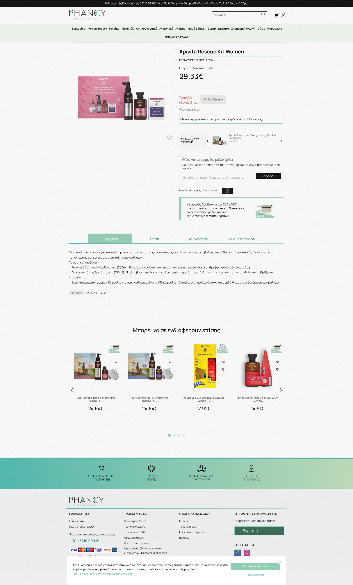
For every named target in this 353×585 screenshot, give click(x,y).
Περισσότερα (255, 574)
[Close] (280, 561)
